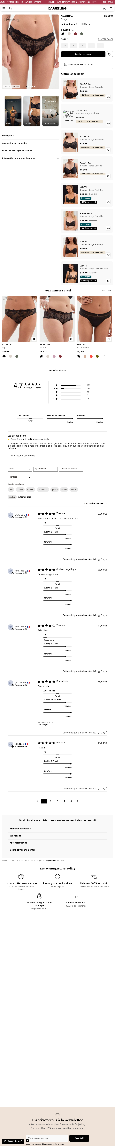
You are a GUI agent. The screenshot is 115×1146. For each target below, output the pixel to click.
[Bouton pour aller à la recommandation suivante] (110, 291)
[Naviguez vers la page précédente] (37, 801)
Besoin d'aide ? (14, 1141)
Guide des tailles (105, 39)
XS (65, 45)
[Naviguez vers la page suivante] (77, 801)
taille (11, 489)
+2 (103, 356)
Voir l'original (43, 724)
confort (74, 489)
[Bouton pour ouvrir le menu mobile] (4, 8)
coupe (64, 489)
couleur (20, 489)
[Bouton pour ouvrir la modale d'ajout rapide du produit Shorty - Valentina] (71, 339)
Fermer (27, 1140)
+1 (66, 356)
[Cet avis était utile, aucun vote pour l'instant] (99, 559)
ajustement (43, 489)
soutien (12, 497)
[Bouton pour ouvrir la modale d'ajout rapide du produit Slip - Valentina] (34, 339)
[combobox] (20, 469)
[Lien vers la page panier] (111, 8)
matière (30, 489)
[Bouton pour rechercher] (10, 8)
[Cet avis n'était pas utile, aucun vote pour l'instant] (104, 559)
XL (100, 45)
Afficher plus (24, 497)
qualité (55, 489)
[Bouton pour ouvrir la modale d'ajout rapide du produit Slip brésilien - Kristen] (108, 339)
